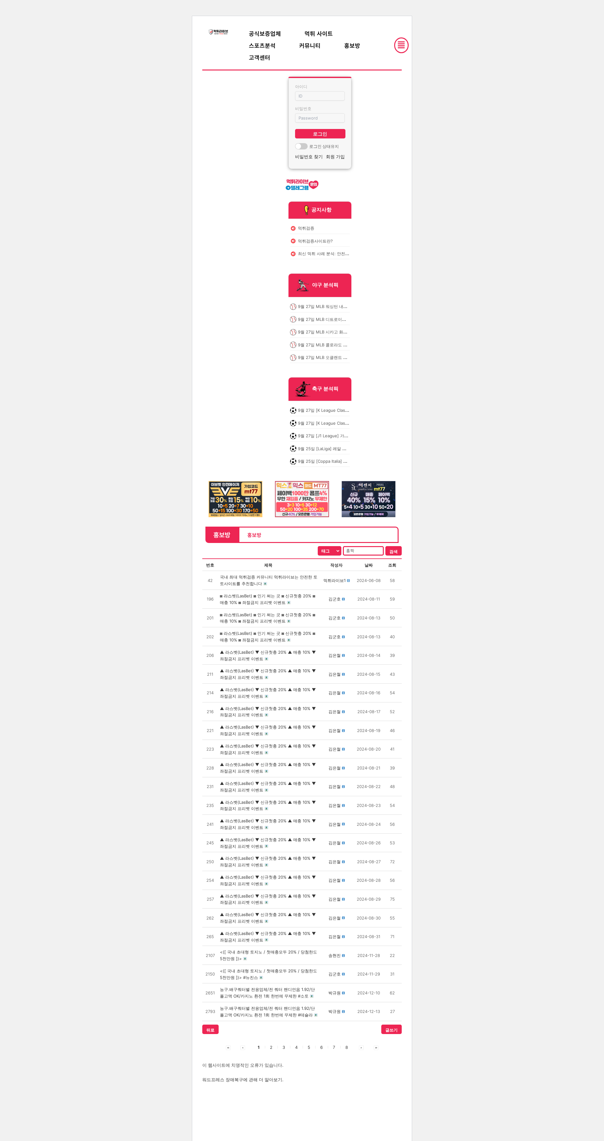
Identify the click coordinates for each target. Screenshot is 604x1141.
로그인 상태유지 (324, 146)
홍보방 (352, 45)
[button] (334, 580)
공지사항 (321, 209)
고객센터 (259, 57)
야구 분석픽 (325, 285)
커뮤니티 (310, 45)
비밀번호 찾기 (309, 156)
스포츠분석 (262, 45)
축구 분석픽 (325, 389)
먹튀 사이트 (319, 33)
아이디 (301, 86)
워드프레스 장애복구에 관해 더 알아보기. (242, 1079)
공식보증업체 (265, 33)
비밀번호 (303, 108)
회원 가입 (335, 156)
